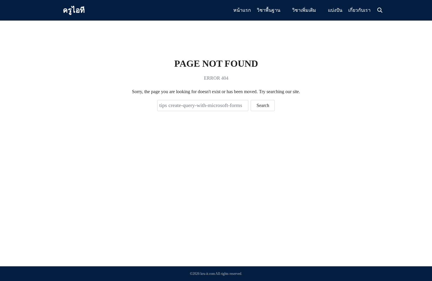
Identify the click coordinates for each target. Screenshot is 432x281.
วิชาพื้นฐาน (268, 10)
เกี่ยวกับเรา (359, 10)
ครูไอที (74, 10)
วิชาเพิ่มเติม (304, 10)
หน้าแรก (242, 10)
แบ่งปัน (335, 10)
